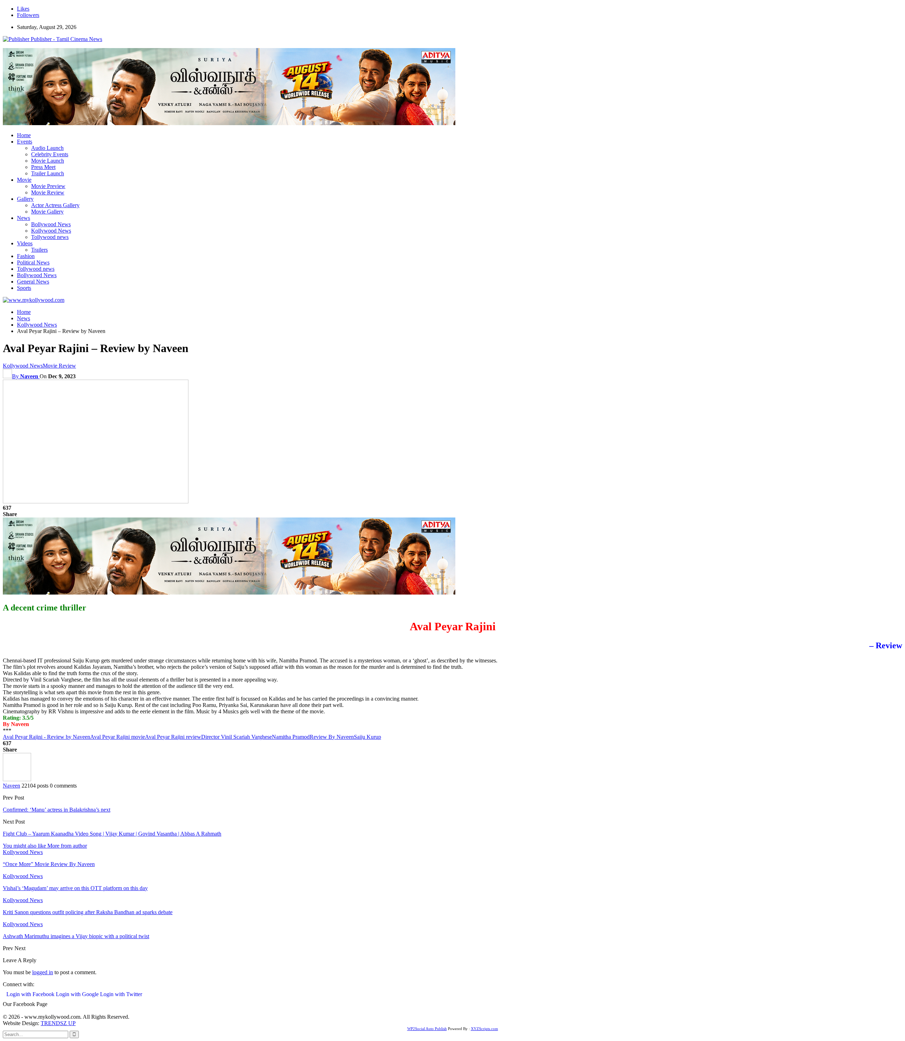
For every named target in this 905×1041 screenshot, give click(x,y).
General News (33, 282)
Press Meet (43, 167)
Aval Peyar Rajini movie (117, 737)
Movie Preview (48, 186)
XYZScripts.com (484, 1029)
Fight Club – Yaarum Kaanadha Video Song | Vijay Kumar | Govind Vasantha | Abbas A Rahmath (112, 834)
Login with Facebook (31, 994)
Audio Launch (47, 148)
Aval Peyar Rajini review (173, 737)
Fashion (26, 256)
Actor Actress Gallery (55, 205)
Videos (25, 243)
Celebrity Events (49, 154)
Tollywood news (50, 237)
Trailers (39, 250)
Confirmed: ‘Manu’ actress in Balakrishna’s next (56, 810)
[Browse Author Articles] (17, 779)
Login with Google (78, 994)
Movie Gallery (47, 212)
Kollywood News (51, 231)
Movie (24, 180)
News (23, 218)
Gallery (25, 199)
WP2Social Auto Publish (427, 1029)
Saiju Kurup (367, 737)
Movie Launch (47, 161)
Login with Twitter (121, 994)
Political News (33, 262)
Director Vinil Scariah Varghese (236, 737)
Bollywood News (51, 224)
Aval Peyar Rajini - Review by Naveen (46, 737)
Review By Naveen (332, 737)
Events (24, 142)
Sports (24, 288)
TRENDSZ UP (58, 1023)
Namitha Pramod (291, 737)
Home (24, 135)
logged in (42, 972)
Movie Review (47, 192)
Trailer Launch (47, 173)
